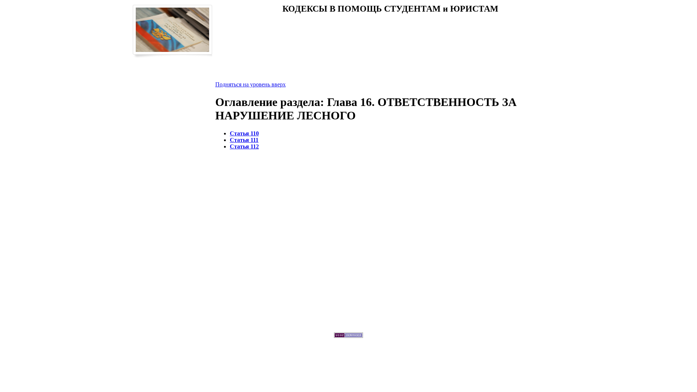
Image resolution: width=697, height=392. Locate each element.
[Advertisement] (390, 43)
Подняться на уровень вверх (250, 84)
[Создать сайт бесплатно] (348, 336)
